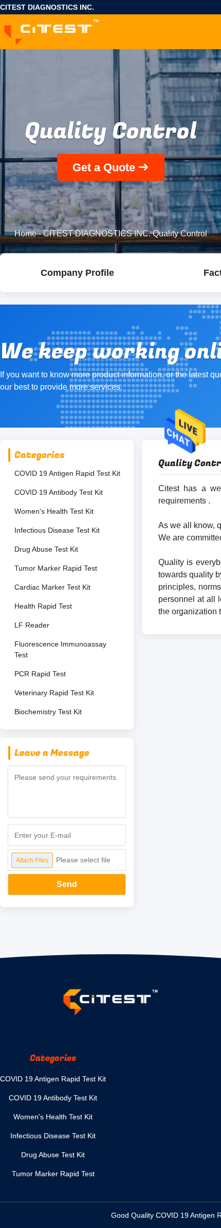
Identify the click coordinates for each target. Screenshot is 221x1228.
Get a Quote (103, 167)
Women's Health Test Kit (54, 511)
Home (25, 233)
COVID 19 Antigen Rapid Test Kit (67, 473)
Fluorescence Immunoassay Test (60, 649)
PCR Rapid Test (40, 674)
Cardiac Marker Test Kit (52, 587)
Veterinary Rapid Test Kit (54, 693)
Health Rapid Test (43, 606)
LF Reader (31, 625)
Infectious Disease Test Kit (57, 530)
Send (67, 884)
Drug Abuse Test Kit (46, 549)
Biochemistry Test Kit (48, 712)
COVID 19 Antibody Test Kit (58, 492)
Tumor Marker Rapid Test (55, 568)
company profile (77, 273)
